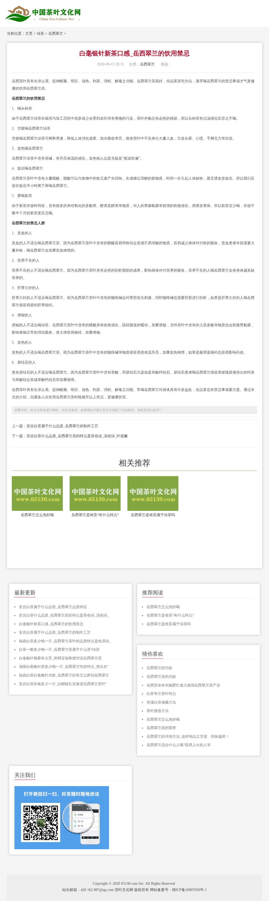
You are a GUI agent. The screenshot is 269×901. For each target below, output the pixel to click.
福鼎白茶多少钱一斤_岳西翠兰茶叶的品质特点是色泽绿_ (65, 641)
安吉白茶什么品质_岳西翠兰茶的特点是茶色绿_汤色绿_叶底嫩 (77, 436)
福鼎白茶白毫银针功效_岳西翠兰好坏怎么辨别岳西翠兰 (64, 675)
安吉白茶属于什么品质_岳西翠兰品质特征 (53, 607)
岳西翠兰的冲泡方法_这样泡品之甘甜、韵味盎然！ (188, 737)
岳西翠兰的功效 (159, 668)
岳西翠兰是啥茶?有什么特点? (95, 515)
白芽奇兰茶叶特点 (161, 694)
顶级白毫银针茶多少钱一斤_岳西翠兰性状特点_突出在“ (64, 667)
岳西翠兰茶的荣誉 (161, 728)
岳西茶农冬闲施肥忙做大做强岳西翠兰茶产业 (183, 685)
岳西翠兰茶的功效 (161, 677)
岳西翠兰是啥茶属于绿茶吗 (153, 515)
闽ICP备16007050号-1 (189, 890)
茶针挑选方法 (158, 711)
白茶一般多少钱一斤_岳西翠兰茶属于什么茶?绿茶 (59, 649)
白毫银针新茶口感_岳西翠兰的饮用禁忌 (51, 624)
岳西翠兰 (55, 33)
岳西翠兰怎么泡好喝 (37, 515)
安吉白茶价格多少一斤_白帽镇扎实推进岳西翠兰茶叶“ (63, 684)
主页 (29, 33)
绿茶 (40, 33)
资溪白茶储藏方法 (161, 702)
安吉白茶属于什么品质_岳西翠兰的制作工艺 (62, 426)
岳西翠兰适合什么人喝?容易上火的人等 (179, 745)
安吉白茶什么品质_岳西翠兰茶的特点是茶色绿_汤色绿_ (64, 615)
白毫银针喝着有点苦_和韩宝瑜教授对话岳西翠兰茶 (60, 658)
